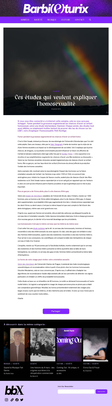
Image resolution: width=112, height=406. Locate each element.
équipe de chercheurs (34, 196)
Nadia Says (10, 373)
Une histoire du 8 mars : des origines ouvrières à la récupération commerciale (42, 370)
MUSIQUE (7, 364)
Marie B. (35, 376)
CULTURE (60, 364)
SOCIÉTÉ (56, 91)
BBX (60, 373)
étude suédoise (39, 228)
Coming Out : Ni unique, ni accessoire (68, 369)
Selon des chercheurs (26, 264)
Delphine (88, 371)
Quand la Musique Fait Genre (13, 369)
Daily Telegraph (56, 144)
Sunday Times (67, 154)
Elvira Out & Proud (91, 367)
